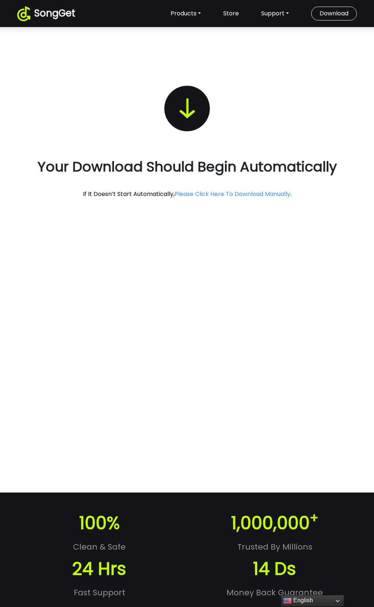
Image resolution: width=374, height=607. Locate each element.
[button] (194, 13)
